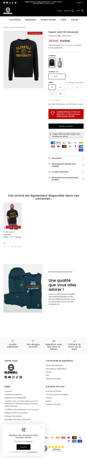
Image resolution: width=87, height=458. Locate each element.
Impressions (30, 19)
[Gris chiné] (7, 240)
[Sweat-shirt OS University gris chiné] (59, 63)
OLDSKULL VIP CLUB (53, 404)
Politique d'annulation (13, 416)
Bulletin (48, 401)
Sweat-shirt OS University (17, 27)
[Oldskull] (7, 10)
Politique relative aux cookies (16, 413)
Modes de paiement (54, 365)
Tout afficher (15, 19)
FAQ (47, 375)
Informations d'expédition (56, 369)
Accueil (5, 27)
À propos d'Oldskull (53, 391)
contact (49, 398)
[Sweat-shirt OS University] (51, 63)
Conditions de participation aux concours (21, 409)
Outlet (63, 19)
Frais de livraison (67, 45)
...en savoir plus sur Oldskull (57, 394)
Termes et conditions (13, 394)
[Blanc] (11, 240)
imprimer (8, 391)
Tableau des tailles (53, 379)
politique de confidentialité (15, 398)
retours (49, 372)
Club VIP (74, 19)
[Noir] (4, 240)
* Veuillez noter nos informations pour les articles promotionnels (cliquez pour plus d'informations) (21, 403)
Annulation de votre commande (18, 419)
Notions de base (48, 19)
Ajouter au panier (66, 126)
